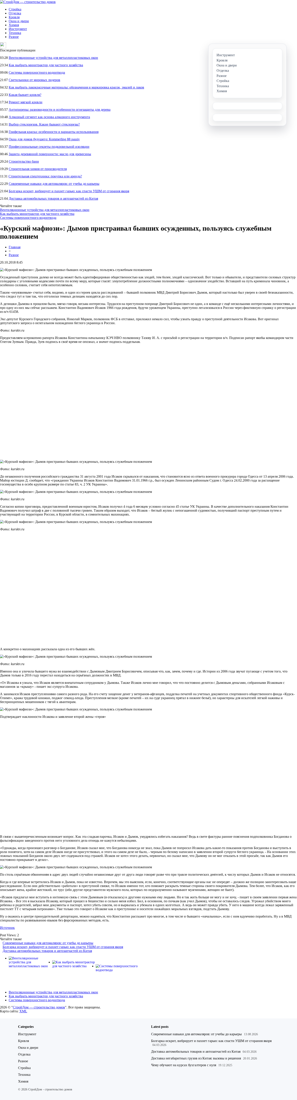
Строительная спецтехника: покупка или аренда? (45, 176)
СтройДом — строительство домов (39, 1007)
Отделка (15, 13)
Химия (14, 25)
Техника (15, 33)
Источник (7, 928)
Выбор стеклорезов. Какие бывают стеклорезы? (44, 124)
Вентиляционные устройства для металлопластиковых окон (53, 58)
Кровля (14, 17)
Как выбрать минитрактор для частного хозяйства (46, 65)
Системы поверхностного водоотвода (37, 72)
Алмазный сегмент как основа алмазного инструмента (49, 117)
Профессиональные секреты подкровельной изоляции (49, 146)
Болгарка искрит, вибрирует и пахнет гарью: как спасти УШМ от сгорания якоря (69, 191)
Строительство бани (24, 161)
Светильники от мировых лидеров (34, 80)
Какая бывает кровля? (25, 95)
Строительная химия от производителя (38, 169)
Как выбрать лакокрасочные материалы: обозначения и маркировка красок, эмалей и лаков (76, 87)
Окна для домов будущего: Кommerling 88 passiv (44, 139)
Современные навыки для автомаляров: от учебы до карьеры (54, 184)
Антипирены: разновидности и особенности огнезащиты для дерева (59, 109)
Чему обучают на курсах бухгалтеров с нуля (183, 1065)
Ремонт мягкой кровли (25, 102)
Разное (14, 37)
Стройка (15, 9)
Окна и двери (19, 21)
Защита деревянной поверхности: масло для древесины (50, 154)
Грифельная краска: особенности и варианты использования (53, 132)
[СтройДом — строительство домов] (28, 2)
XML (23, 1011)
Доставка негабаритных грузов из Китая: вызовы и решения (196, 1058)
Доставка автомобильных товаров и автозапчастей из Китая (53, 198)
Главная (14, 247)
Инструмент (18, 29)
